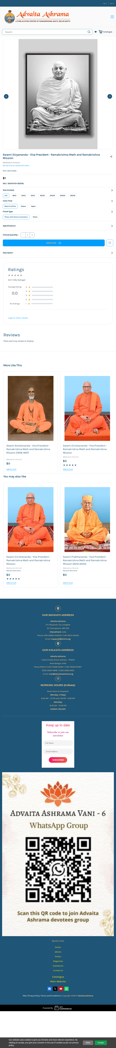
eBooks (58, 952)
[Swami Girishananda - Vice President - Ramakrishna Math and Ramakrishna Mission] (87, 408)
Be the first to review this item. (16, 165)
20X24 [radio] (52, 196)
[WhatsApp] (66, 989)
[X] (55, 989)
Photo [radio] (35, 217)
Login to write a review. (18, 318)
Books (58, 947)
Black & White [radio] (10, 206)
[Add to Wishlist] (109, 243)
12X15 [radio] (33, 196)
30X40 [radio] (72, 196)
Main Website (58, 981)
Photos (58, 956)
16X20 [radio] (42, 196)
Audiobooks (58, 966)
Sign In (105, 3)
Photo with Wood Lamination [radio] (16, 217)
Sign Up (112, 3)
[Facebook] (49, 989)
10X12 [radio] (23, 196)
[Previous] (6, 96)
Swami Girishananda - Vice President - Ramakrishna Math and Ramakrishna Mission (85, 449)
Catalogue (107, 32)
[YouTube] (61, 989)
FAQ (24, 996)
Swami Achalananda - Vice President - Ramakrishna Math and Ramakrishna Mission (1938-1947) (28, 449)
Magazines (58, 961)
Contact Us (58, 970)
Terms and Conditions (51, 996)
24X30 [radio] (62, 196)
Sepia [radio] (33, 206)
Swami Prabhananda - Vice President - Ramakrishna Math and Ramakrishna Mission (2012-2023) (85, 560)
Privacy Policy (33, 996)
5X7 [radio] (6, 196)
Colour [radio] (23, 206)
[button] (95, 32)
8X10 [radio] (14, 196)
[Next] (110, 96)
